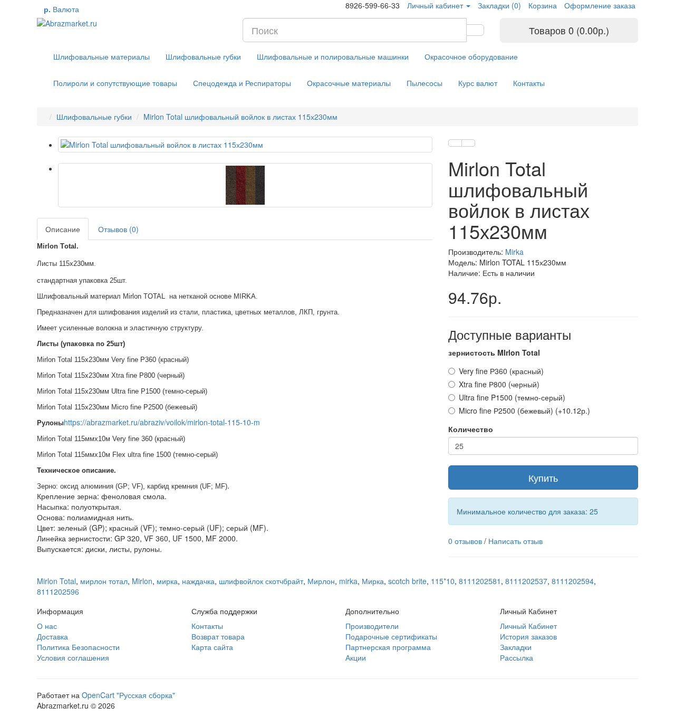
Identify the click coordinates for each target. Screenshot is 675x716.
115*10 (443, 581)
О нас (47, 625)
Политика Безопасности (78, 647)
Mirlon (142, 581)
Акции (355, 657)
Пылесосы (424, 83)
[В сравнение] (468, 143)
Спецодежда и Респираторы (242, 83)
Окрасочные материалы (349, 83)
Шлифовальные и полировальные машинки (333, 56)
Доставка (52, 636)
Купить (543, 477)
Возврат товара (218, 636)
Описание (62, 229)
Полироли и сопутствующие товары (115, 83)
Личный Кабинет (528, 625)
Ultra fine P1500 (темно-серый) (512, 397)
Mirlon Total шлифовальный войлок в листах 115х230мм (240, 116)
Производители (372, 625)
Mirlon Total (56, 581)
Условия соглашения (73, 657)
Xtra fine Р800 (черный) (499, 384)
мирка (167, 581)
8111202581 (480, 581)
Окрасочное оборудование (471, 56)
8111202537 (526, 581)
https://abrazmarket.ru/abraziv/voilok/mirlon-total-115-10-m (162, 422)
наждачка (198, 581)
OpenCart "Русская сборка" (128, 695)
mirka (348, 581)
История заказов (528, 636)
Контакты (529, 83)
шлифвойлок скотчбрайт (261, 581)
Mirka (514, 251)
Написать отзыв (515, 541)
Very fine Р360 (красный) (501, 371)
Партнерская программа (388, 647)
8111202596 (58, 591)
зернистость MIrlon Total (494, 352)
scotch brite (407, 581)
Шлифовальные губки (203, 56)
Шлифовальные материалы (101, 56)
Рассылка (516, 657)
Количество (470, 429)
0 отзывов (465, 541)
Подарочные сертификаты (391, 636)
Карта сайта (212, 647)
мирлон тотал (104, 581)
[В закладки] (455, 143)
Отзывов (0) (118, 229)
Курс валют (477, 83)
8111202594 (573, 581)
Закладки (516, 647)
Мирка (373, 581)
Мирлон (321, 581)
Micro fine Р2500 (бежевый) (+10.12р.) (524, 410)
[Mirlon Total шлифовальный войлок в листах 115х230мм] (245, 144)
